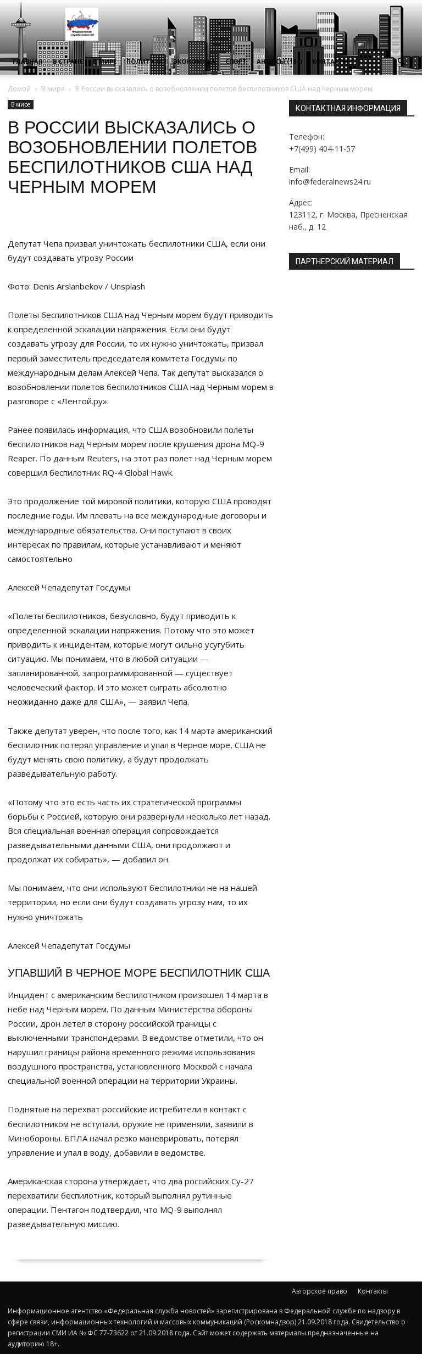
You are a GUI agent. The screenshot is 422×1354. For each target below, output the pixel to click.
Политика (144, 61)
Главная (28, 61)
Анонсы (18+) (279, 61)
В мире (104, 61)
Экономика (194, 61)
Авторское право (319, 1291)
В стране (68, 61)
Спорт (236, 61)
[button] (401, 62)
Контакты (330, 61)
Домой (19, 88)
